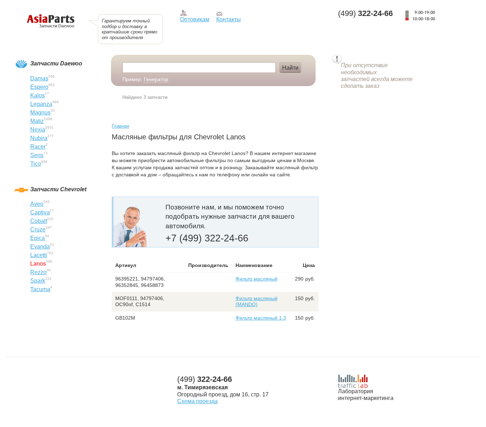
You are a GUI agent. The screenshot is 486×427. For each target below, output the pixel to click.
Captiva (40, 212)
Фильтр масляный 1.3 (261, 318)
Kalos (37, 95)
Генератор (156, 79)
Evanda (40, 247)
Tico (35, 164)
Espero (39, 87)
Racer (38, 147)
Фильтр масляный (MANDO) (257, 301)
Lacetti (38, 255)
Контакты (228, 19)
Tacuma (40, 289)
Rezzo (38, 272)
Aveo (36, 204)
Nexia (37, 130)
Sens (36, 155)
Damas (39, 78)
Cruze (38, 229)
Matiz (37, 121)
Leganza (41, 104)
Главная (120, 126)
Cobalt (38, 221)
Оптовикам (194, 19)
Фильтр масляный (257, 279)
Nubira (38, 138)
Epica (37, 238)
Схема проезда (197, 401)
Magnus (40, 113)
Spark (37, 281)
